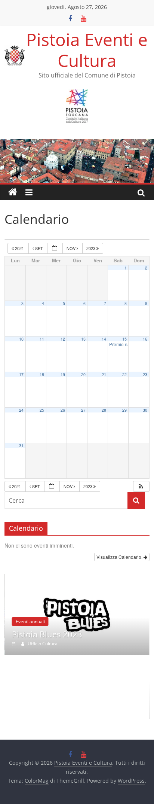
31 (21, 445)
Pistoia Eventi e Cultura (87, 49)
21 (104, 374)
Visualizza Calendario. (120, 557)
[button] (140, 486)
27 (83, 410)
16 (145, 339)
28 (104, 410)
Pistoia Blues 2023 (47, 634)
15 (124, 339)
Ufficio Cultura (43, 643)
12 (63, 339)
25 (42, 410)
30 (145, 410)
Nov (72, 248)
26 (63, 410)
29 (124, 410)
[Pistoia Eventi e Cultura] (77, 143)
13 (83, 339)
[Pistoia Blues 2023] (76, 578)
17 (21, 374)
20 (83, 374)
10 (21, 339)
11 (42, 339)
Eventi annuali (30, 621)
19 (63, 374)
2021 (19, 248)
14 (104, 339)
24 (21, 410)
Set (39, 248)
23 (145, 374)
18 (42, 374)
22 (124, 374)
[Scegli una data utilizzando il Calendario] (55, 248)
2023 (91, 248)
